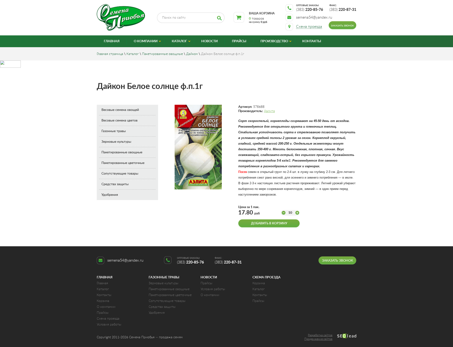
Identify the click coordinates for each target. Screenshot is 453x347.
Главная (112, 41)
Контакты (311, 41)
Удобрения (109, 194)
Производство (274, 41)
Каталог (179, 41)
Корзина (103, 301)
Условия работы (109, 324)
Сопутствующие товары (119, 173)
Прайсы (239, 41)
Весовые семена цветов (119, 120)
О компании (146, 41)
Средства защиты (115, 184)
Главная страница (110, 54)
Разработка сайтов (320, 335)
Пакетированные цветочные (122, 163)
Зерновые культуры (116, 141)
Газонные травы (113, 131)
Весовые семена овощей (120, 110)
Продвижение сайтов (318, 339)
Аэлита (269, 111)
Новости (209, 41)
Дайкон (192, 54)
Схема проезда (108, 318)
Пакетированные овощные (162, 54)
